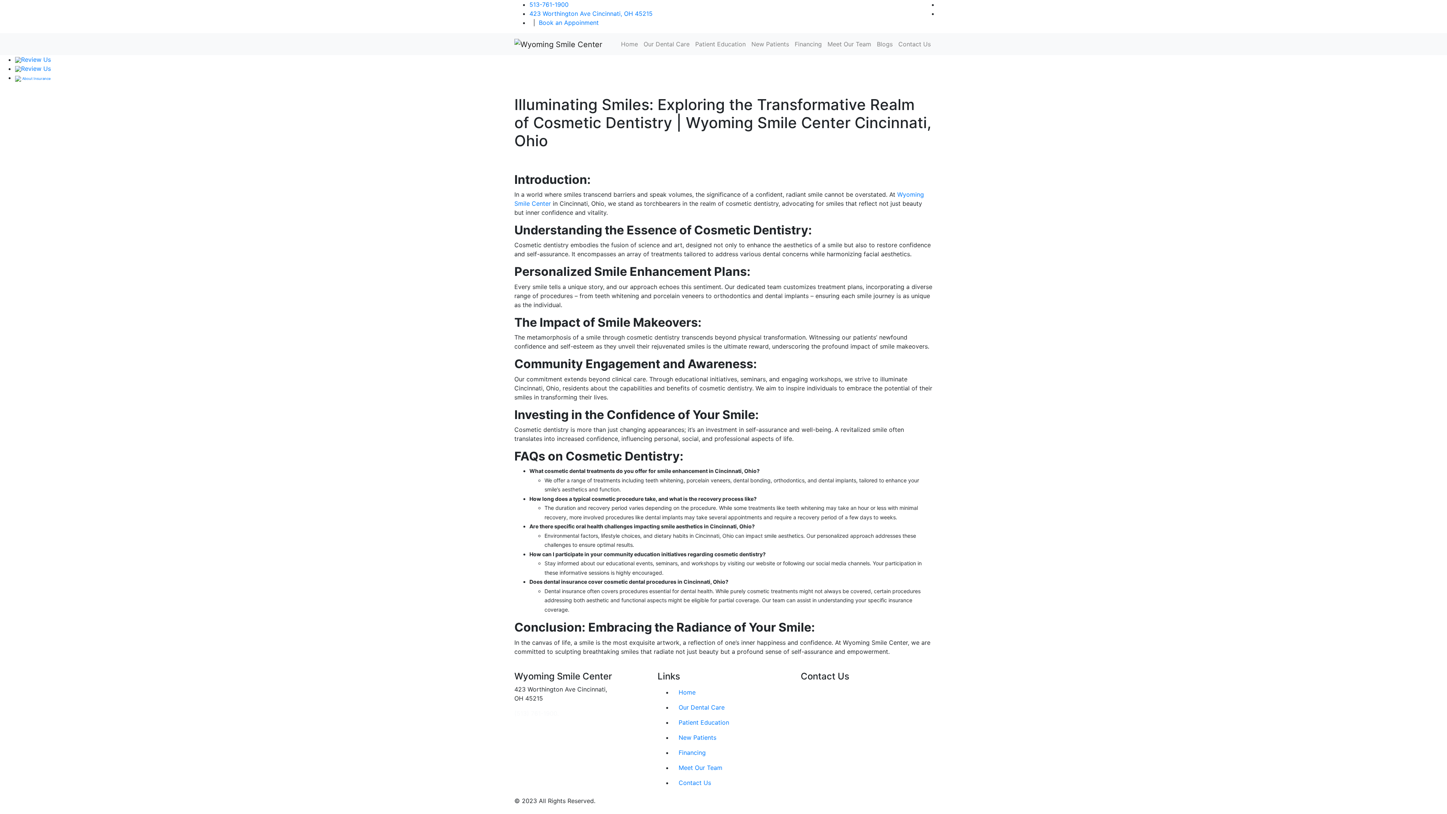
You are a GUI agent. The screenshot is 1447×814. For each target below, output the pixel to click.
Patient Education (720, 44)
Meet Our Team (849, 44)
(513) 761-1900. (536, 713)
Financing (808, 44)
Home (629, 44)
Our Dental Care (667, 44)
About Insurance (36, 79)
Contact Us (914, 44)
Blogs (885, 44)
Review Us (36, 59)
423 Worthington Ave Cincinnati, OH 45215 (591, 13)
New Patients (770, 44)
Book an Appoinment (569, 22)
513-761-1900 (549, 4)
